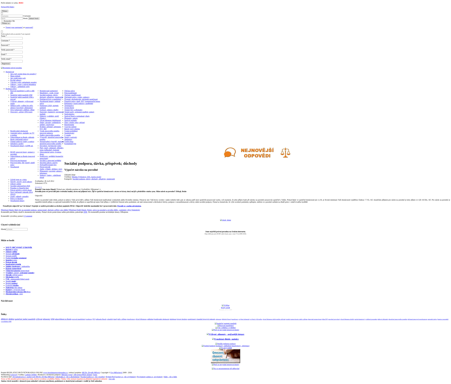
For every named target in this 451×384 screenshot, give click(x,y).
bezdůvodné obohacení (161, 319)
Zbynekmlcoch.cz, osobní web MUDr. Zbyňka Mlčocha (33, 377)
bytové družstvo (182, 319)
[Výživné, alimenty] (225, 334)
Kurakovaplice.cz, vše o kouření (93, 377)
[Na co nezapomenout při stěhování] (225, 369)
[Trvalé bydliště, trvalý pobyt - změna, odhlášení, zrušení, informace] (225, 348)
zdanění (110, 319)
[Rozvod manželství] (226, 326)
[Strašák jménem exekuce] (225, 344)
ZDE (85, 212)
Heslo (25, 18)
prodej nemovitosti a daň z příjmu (297, 319)
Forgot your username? (14, 27)
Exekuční (12, 285)
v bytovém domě (15, 290)
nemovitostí (17, 271)
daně (115, 319)
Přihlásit (4, 11)
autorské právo (432, 319)
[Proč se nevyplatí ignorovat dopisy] (225, 365)
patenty (20, 273)
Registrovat (6, 64)
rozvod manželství (78, 319)
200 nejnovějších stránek (83, 375)
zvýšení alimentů (244, 319)
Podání (16, 258)
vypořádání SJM (6, 321)
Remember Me (9, 21)
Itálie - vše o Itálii (170, 377)
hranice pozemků (442, 319)
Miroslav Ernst (66, 375)
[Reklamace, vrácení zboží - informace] (225, 330)
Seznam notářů (11, 256)
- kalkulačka (18, 266)
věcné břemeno (141, 319)
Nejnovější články (7, 7)
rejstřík (13, 264)
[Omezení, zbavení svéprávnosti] (225, 362)
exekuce (89, 319)
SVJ (93, 319)
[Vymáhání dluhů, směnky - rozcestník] (225, 339)
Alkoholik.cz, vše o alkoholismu (67, 377)
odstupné (218, 319)
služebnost (173, 319)
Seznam (12, 254)
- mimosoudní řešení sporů (17, 279)
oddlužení (150, 319)
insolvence (131, 319)
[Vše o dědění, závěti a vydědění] (225, 328)
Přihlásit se (6, 23)
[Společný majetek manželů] (225, 323)
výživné (39, 319)
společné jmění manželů (25, 319)
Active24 (13, 375)
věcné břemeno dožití (347, 319)
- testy (14, 294)
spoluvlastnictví (359, 319)
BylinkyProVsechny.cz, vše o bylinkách (121, 377)
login (95, 375)
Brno (18, 292)
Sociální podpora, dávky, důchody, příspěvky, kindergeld (94, 179)
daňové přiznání (383, 319)
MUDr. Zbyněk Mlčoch (91, 373)
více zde (112, 379)
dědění (11, 319)
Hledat (3, 229)
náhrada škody (101, 319)
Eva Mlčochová (116, 373)
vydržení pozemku (371, 319)
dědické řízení (226, 319)
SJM (52, 319)
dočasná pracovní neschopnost (417, 319)
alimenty (46, 319)
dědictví (4, 319)
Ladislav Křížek (31, 375)
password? (29, 27)
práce (11, 260)
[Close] (2, 13)
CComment (28, 216)
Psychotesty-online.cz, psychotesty (150, 377)
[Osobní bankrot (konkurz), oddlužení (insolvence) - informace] (225, 346)
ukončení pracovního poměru (397, 319)
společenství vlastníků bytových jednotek (201, 319)
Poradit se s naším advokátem (129, 206)
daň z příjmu (122, 319)
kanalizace (234, 319)
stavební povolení (334, 319)
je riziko (12, 250)
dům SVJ (325, 319)
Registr (11, 283)
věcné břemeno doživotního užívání (274, 319)
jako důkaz (14, 288)
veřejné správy (14, 275)
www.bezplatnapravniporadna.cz (55, 373)
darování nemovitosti (315, 319)
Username (27, 16)
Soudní (11, 281)
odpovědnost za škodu (63, 319)
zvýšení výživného (256, 319)
